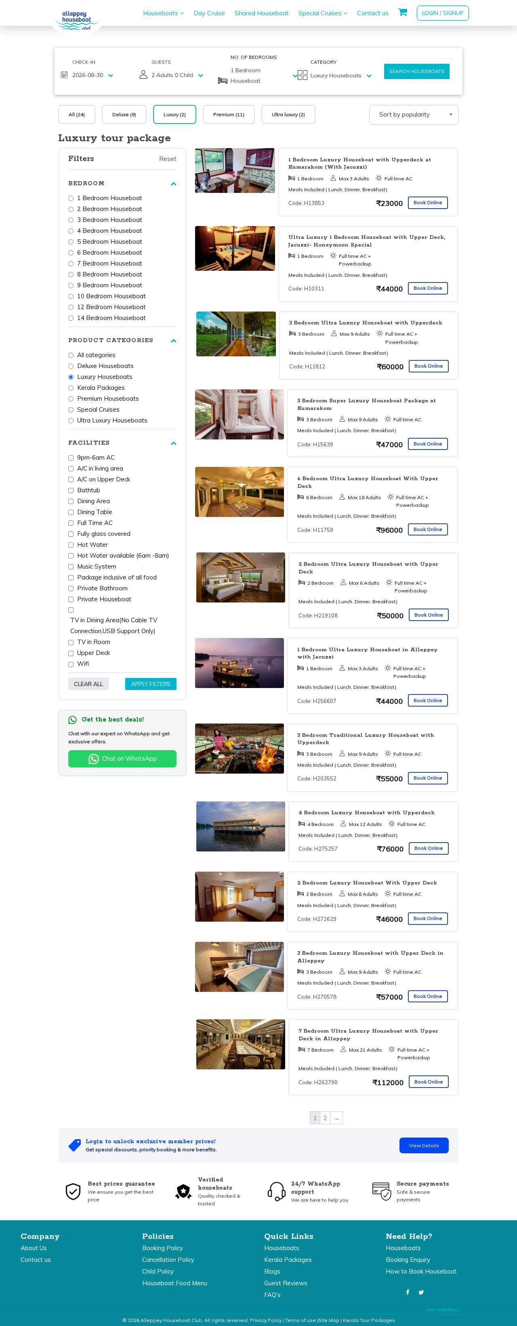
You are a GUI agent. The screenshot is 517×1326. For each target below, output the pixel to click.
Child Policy (158, 1271)
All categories (96, 355)
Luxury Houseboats (104, 377)
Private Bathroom (102, 588)
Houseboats (161, 13)
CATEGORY (323, 62)
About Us (34, 1248)
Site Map (328, 1320)
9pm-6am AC (96, 457)
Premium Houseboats (108, 398)
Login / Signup (443, 13)
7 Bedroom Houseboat (109, 263)
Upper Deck (93, 653)
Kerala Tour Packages (369, 1320)
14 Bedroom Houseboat (111, 318)
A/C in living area (100, 468)
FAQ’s (272, 1295)
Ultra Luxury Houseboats (112, 420)
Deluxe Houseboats (105, 366)
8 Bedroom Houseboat (109, 274)
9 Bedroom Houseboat (109, 285)
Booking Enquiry (408, 1259)
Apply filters (150, 684)
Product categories (110, 340)
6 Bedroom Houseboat (109, 252)
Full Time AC (95, 523)
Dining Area (93, 501)
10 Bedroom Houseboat (111, 296)
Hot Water (92, 544)
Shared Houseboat (262, 13)
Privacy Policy (266, 1320)
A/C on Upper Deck (103, 479)
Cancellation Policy (168, 1259)
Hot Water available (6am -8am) (123, 555)
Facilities (88, 443)
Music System (96, 566)
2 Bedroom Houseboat (109, 209)
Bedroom (86, 183)
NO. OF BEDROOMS (254, 57)
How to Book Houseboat (421, 1271)
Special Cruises (320, 13)
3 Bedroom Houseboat (109, 220)
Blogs (272, 1271)
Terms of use (300, 1320)
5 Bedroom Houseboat (109, 241)
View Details (424, 1145)
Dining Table (94, 512)
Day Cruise (209, 13)
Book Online (428, 202)
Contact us (373, 13)
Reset (168, 159)
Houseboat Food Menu (174, 1283)
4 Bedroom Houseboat (109, 230)
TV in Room (93, 642)
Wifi (83, 663)
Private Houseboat (104, 599)
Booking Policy (162, 1248)
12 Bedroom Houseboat (111, 307)
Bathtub (88, 490)
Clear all (88, 684)
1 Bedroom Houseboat (109, 198)
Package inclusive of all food (117, 577)
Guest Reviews (285, 1283)
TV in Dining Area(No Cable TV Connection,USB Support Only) (113, 625)
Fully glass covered (103, 534)
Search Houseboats (416, 71)
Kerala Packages (101, 387)
